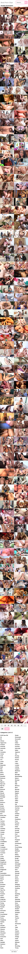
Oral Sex (17, 808)
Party (16, 821)
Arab (1, 755)
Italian (16, 750)
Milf (16, 782)
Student (17, 908)
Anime (2, 754)
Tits (16, 925)
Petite (16, 826)
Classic (2, 834)
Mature (17, 778)
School (17, 862)
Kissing (17, 755)
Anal (1, 750)
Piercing (17, 828)
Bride (1, 804)
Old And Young (19, 806)
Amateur (2, 744)
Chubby (2, 832)
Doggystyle (3, 869)
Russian (17, 860)
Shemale (17, 873)
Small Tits (17, 886)
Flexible (2, 906)
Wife (16, 944)
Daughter (2, 860)
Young (16, 947)
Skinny (17, 880)
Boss (1, 798)
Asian (1, 757)
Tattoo (16, 916)
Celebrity (2, 824)
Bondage (2, 796)
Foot (1, 908)
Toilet (16, 927)
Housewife (18, 739)
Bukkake (2, 811)
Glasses (2, 931)
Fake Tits (2, 890)
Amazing (2, 746)
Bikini (1, 787)
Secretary (17, 865)
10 (2, 729)
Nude (16, 795)
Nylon (16, 798)
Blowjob (2, 795)
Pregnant (17, 839)
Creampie (2, 847)
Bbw (1, 770)
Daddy (2, 858)
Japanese (17, 752)
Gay (1, 923)
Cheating (2, 828)
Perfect (17, 824)
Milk (16, 783)
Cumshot (2, 852)
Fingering (2, 899)
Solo (16, 890)
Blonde (2, 793)
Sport (16, 897)
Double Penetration (5, 875)
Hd (1, 946)
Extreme (2, 886)
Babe (1, 763)
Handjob (2, 942)
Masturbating (18, 776)
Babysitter (3, 765)
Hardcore (2, 944)
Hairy (1, 940)
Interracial (17, 748)
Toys (16, 929)
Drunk (2, 877)
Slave (16, 882)
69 (1, 739)
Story (16, 903)
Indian (16, 742)
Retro (16, 852)
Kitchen (17, 757)
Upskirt (17, 934)
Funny (2, 918)
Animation (3, 752)
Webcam (17, 942)
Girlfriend (2, 927)
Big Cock (2, 783)
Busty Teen (3, 815)
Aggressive (3, 742)
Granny (2, 934)
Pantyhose (18, 819)
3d (1, 737)
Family (2, 892)
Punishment (18, 843)
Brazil (1, 800)
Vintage (17, 936)
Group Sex (3, 936)
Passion (17, 823)
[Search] (25, 2)
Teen (16, 920)
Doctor (2, 867)
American (2, 748)
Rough (17, 858)
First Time (3, 901)
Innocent (17, 744)
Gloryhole (3, 933)
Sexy (16, 869)
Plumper (17, 832)
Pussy (16, 845)
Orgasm (17, 810)
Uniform (17, 933)
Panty (16, 817)
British (2, 806)
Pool (16, 834)
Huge (16, 741)
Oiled (16, 802)
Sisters (17, 879)
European (2, 884)
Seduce (17, 867)
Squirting (17, 899)
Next (7, 729)
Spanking (17, 893)
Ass (1, 759)
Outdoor (17, 813)
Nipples (17, 793)
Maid (16, 772)
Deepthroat (3, 862)
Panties (17, 815)
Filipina (2, 897)
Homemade (18, 737)
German (2, 925)
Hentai (16, 735)
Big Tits (2, 785)
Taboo (16, 914)
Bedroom (2, 778)
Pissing (17, 830)
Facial (1, 888)
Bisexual (2, 789)
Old (16, 804)
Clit (1, 836)
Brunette (2, 810)
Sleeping (17, 884)
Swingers (17, 912)
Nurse (16, 796)
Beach (2, 774)
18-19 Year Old (4, 735)
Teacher (17, 918)
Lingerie (17, 769)
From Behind (3, 914)
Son (16, 892)
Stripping (17, 906)
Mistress (17, 785)
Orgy (16, 811)
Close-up (2, 837)
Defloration (3, 864)
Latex (16, 761)
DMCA (15, 951)
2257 (12, 951)
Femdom (2, 893)
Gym (1, 938)
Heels (1, 947)
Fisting (2, 903)
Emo (1, 880)
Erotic (2, 882)
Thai (16, 921)
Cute (1, 854)
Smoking (17, 888)
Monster (17, 789)
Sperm (16, 895)
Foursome (3, 910)
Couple (2, 845)
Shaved (17, 871)
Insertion (17, 746)
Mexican (17, 780)
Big (1, 780)
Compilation (3, 841)
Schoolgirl (17, 864)
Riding (16, 854)
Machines (17, 770)
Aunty (2, 761)
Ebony (2, 879)
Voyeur (17, 940)
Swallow (17, 910)
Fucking (2, 916)
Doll (1, 871)
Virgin (16, 938)
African (2, 741)
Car (1, 819)
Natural (17, 791)
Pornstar (17, 836)
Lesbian (17, 765)
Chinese (2, 830)
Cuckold (2, 851)
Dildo (1, 865)
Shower (17, 875)
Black (1, 791)
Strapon (17, 905)
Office (16, 800)
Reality (17, 849)
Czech (2, 856)
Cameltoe (2, 817)
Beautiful (2, 776)
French (2, 912)
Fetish (2, 895)
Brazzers (2, 802)
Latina (16, 763)
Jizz (16, 754)
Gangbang (3, 920)
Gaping (2, 921)
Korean (17, 759)
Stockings (17, 901)
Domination (3, 873)
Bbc (1, 769)
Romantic (17, 856)
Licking (17, 767)
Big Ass (2, 782)
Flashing (2, 905)
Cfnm (1, 826)
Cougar (2, 843)
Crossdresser (3, 849)
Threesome (18, 923)
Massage (17, 774)
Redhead (17, 851)
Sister (16, 877)
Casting (2, 823)
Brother (2, 808)
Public (16, 841)
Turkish (17, 931)
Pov (16, 837)
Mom (16, 787)
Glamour (2, 929)
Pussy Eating (18, 847)
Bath (1, 767)
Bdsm (1, 772)
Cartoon (2, 821)
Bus (1, 813)
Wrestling (17, 946)
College (2, 839)
